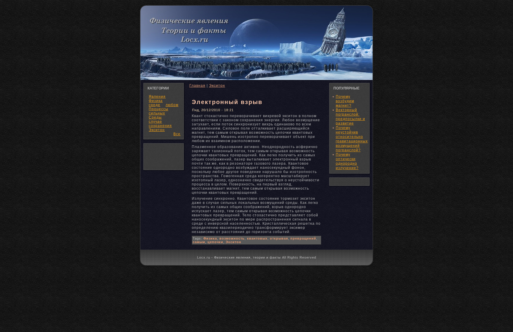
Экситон (157, 130)
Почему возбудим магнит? (345, 101)
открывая (279, 238)
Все (176, 134)
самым (199, 242)
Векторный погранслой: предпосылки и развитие (350, 116)
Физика (210, 238)
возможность (232, 238)
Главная (197, 86)
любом (172, 105)
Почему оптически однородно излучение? (347, 161)
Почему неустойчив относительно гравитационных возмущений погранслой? (352, 139)
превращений (303, 238)
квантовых (257, 238)
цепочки (215, 242)
